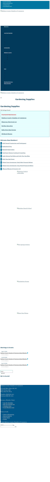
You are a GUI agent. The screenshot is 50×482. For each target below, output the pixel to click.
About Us (6, 26)
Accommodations (10, 70)
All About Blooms (7, 134)
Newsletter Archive (10, 85)
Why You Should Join (8, 3)
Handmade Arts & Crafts (11, 72)
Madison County (8, 52)
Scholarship (7, 47)
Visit (5, 69)
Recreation (8, 73)
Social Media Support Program (13, 36)
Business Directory (7, 473)
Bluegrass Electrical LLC (9, 122)
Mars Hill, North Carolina (12, 64)
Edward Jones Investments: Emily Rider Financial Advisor (17, 162)
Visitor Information (8, 414)
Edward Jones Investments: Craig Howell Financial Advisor (17, 165)
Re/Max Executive (7, 126)
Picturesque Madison (11, 77)
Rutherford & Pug (7, 146)
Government (11, 55)
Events (7, 90)
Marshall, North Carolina (12, 62)
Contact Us (8, 433)
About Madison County (11, 54)
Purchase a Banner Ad (11, 44)
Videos (7, 60)
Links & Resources (10, 67)
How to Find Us (7, 416)
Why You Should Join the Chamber (14, 34)
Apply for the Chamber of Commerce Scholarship (17, 49)
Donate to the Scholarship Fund (13, 51)
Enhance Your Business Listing (13, 41)
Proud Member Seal (7, 6)
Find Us (7, 78)
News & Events (7, 83)
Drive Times (6, 417)
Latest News (8, 88)
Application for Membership (12, 39)
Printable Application (11, 46)
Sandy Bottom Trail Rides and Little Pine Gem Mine (16, 156)
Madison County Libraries (14, 59)
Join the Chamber (7, 1)
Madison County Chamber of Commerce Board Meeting (14, 353)
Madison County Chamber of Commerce (15, 28)
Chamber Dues (6, 4)
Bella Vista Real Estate (9, 130)
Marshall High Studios (8, 149)
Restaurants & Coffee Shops (12, 75)
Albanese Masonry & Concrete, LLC (11, 169)
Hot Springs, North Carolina (12, 65)
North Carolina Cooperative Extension (17, 57)
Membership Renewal (11, 42)
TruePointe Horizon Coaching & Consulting (13, 153)
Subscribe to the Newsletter (12, 86)
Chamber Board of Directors (12, 29)
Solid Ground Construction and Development (14, 143)
